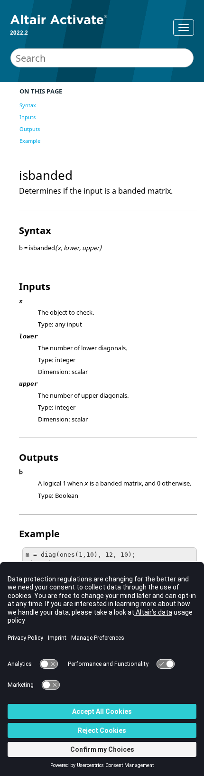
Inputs (27, 117)
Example (29, 140)
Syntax (27, 105)
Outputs (29, 128)
